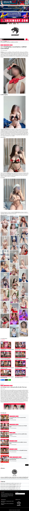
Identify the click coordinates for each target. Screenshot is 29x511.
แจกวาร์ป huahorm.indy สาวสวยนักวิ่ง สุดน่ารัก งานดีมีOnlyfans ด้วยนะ (7, 368)
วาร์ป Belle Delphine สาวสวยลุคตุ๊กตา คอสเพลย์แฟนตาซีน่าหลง (7, 349)
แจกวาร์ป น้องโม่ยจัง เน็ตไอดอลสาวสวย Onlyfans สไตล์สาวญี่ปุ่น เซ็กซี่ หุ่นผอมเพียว (18, 459)
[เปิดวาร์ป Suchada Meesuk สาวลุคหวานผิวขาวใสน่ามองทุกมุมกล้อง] (14, 23)
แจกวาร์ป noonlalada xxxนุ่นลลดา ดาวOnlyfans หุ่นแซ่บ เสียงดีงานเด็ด (6, 359)
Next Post (2, 384)
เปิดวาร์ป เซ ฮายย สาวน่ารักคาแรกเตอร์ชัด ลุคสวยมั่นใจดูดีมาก (8, 486)
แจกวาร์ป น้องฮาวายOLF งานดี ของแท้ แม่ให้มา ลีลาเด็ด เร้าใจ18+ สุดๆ (14, 387)
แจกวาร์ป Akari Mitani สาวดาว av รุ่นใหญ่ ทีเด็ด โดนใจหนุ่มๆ (18, 450)
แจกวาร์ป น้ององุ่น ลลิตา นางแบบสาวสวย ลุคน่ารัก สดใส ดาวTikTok (17, 418)
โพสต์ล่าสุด (11, 385)
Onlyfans (2, 385)
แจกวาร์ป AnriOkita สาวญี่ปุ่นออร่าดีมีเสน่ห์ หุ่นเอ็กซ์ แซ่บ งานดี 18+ (21, 349)
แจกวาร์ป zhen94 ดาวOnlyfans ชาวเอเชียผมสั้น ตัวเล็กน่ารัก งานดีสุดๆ (21, 368)
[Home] (1, 39)
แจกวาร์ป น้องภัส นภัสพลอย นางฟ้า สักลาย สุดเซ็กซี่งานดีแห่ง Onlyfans (18, 434)
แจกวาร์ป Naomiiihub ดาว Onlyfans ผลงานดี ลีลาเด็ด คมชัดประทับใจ (7, 377)
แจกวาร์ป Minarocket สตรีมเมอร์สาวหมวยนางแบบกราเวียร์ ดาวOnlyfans (21, 377)
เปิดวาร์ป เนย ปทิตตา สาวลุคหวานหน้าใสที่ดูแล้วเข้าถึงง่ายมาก (8, 489)
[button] (25, 39)
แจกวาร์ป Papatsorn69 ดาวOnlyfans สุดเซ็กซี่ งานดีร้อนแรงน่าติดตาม (21, 359)
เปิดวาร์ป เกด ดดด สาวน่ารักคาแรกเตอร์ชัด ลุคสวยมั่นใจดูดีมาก (8, 484)
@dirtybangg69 (6, 341)
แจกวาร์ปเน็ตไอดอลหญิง (6, 385)
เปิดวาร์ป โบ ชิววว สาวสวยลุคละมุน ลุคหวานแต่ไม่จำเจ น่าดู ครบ (9, 483)
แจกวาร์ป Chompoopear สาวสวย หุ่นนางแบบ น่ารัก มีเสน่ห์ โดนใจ (18, 426)
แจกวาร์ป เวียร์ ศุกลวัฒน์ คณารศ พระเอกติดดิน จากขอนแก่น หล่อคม (18, 443)
